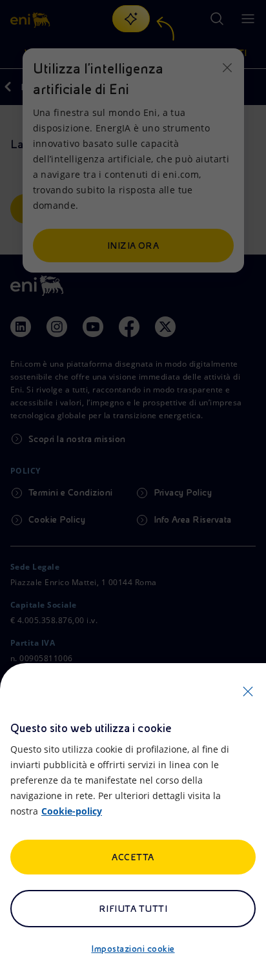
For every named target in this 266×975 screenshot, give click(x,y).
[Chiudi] (248, 691)
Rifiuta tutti (133, 908)
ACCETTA (133, 857)
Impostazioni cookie (132, 948)
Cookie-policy (71, 811)
